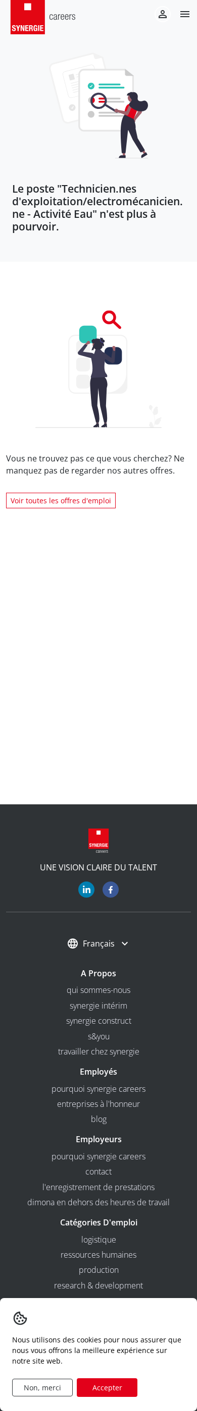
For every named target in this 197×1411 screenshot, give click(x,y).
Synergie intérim (98, 1005)
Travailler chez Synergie (98, 1051)
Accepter (107, 1387)
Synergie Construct (98, 1020)
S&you (99, 1036)
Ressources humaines (98, 1254)
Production (99, 1269)
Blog (99, 1119)
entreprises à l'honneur (98, 1103)
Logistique (98, 1239)
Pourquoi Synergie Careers (98, 1088)
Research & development (98, 1285)
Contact (98, 1171)
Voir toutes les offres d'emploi (61, 500)
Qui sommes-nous (98, 989)
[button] (181, 14)
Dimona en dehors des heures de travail (98, 1202)
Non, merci (42, 1387)
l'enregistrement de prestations (98, 1187)
